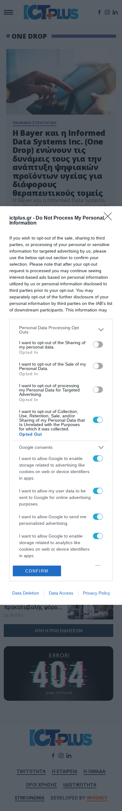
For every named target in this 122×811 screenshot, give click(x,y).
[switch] (98, 344)
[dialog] (61, 405)
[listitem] (61, 329)
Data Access (61, 592)
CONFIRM (36, 571)
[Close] (110, 218)
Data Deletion (25, 592)
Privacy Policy (96, 592)
